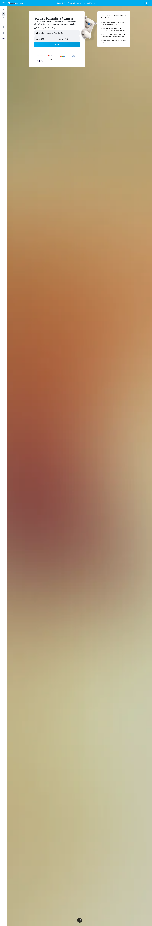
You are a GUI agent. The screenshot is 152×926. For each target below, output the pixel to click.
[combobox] (45, 28)
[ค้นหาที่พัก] (3, 14)
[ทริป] (3, 33)
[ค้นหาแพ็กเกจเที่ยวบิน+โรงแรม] (3, 22)
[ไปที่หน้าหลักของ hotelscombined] (15, 3)
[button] (3, 3)
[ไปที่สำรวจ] (3, 27)
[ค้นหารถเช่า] (3, 18)
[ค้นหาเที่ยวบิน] (3, 9)
